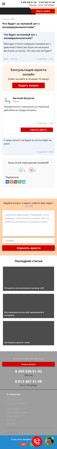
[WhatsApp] (19, 182)
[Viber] (15, 182)
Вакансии (11, 423)
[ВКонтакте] (7, 182)
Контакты (11, 419)
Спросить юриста (38, 129)
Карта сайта (12, 432)
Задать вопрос (43, 11)
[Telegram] (23, 182)
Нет (23, 444)
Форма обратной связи (17, 412)
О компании (12, 416)
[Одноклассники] (11, 182)
